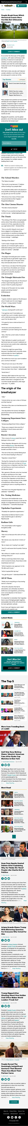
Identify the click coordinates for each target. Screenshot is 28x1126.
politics (16, 355)
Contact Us (22, 1113)
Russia (12, 445)
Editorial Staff (14, 1113)
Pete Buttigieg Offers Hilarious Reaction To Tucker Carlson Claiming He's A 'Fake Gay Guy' (19, 806)
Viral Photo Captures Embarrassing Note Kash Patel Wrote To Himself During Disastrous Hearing (19, 704)
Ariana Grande (12, 944)
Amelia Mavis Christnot (8, 761)
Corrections (6, 1113)
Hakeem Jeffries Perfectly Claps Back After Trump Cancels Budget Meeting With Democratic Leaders (19, 823)
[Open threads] (16, 1117)
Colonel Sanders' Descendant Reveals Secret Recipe (19, 813)
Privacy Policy (13, 1111)
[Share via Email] (8, 765)
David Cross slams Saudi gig (17, 83)
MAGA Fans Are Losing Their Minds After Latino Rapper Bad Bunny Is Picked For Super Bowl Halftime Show (16, 95)
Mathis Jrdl (9, 41)
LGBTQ (16, 792)
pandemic (4, 58)
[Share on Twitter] (5, 765)
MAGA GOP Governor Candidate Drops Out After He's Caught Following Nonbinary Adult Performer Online (11, 2)
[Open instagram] (19, 1117)
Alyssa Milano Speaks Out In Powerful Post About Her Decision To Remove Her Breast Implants (19, 628)
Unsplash (15, 41)
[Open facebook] (8, 1117)
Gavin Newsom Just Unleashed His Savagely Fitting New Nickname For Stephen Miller (19, 687)
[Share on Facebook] (2, 765)
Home (2, 9)
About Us (6, 1111)
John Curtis (11, 45)
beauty (17, 1020)
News (15, 639)
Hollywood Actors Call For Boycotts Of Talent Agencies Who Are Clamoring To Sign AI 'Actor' (19, 644)
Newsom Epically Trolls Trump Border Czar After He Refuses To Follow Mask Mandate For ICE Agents (20, 832)
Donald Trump (11, 775)
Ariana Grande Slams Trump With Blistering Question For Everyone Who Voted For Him (13, 930)
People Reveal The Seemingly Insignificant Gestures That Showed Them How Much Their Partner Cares (12, 1068)
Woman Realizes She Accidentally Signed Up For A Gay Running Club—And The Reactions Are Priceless (20, 798)
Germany (5, 310)
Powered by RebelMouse (14, 1123)
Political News (18, 648)
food (24, 463)
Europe (3, 783)
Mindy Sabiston (9, 1060)
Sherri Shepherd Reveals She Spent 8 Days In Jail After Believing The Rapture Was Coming (19, 719)
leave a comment (14, 51)
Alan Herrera (6, 875)
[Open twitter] (12, 1117)
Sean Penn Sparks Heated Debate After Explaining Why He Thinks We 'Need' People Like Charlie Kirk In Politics (12, 867)
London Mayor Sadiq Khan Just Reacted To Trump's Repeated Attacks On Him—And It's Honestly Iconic (19, 711)
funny (13, 438)
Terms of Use (21, 1111)
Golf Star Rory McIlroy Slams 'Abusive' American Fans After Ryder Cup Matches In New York (12, 755)
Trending (8, 9)
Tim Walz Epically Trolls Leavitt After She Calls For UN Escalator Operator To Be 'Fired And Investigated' (19, 696)
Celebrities (17, 631)
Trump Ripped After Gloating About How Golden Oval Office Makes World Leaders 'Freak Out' (13, 996)
